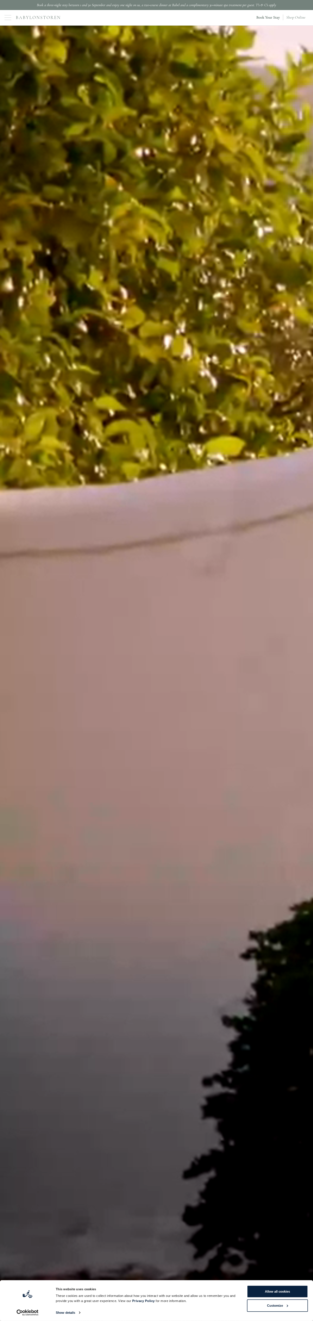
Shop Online (295, 17)
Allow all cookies (277, 1291)
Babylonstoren (38, 17)
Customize (275, 1305)
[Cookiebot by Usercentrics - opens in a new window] (27, 1312)
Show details (65, 1312)
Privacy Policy (143, 1301)
